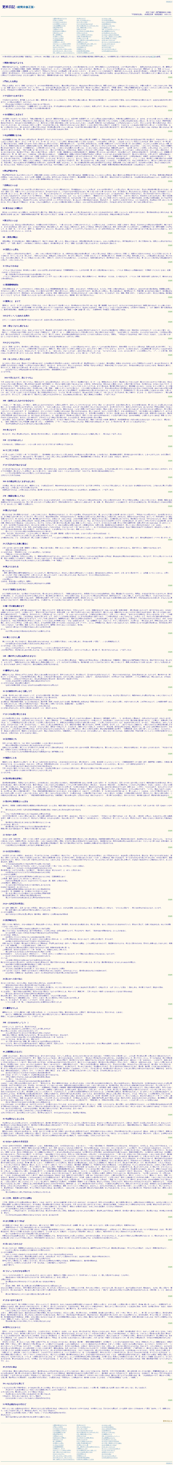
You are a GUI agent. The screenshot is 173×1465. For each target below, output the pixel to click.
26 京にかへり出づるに (108, 26)
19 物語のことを (81, 49)
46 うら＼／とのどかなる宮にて (111, 42)
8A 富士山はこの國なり (59, 31)
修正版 (153, 56)
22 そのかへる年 (106, 18)
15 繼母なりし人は (82, 42)
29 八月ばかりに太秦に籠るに (85, 31)
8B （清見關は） (57, 34)
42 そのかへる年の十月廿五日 (110, 35)
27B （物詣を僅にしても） (84, 27)
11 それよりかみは (58, 38)
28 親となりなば (81, 29)
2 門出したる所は (58, 20)
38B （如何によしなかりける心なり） (64, 52)
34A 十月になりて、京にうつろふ (62, 51)
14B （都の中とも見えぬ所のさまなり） (88, 40)
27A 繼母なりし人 (107, 27)
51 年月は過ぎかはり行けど (110, 51)
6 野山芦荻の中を (58, 27)
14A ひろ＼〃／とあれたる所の (62, 43)
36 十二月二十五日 (82, 22)
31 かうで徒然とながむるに (85, 34)
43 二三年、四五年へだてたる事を (112, 36)
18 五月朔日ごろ (81, 47)
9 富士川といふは (58, 33)
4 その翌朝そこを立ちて (60, 24)
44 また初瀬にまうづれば (109, 38)
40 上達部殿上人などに (108, 31)
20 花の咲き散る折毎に (83, 51)
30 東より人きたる (82, 33)
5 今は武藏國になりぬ (59, 25)
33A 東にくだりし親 (82, 38)
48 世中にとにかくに (108, 45)
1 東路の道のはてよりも (60, 18)
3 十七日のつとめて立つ (60, 22)
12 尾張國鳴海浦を (58, 40)
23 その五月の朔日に (108, 20)
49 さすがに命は (106, 47)
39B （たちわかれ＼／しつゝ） (111, 29)
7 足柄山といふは (58, 29)
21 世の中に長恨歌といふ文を (85, 52)
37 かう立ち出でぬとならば (85, 24)
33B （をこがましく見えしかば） (62, 49)
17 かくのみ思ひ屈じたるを (85, 45)
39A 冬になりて (81, 18)
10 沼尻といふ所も (58, 36)
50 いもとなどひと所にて (109, 49)
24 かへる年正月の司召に (109, 22)
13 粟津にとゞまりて (59, 42)
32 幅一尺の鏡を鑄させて (84, 36)
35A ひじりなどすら (58, 47)
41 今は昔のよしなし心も (109, 33)
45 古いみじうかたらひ (108, 40)
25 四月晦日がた (106, 24)
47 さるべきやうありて (108, 44)
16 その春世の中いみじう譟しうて (87, 43)
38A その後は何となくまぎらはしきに (88, 25)
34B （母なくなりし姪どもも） (62, 45)
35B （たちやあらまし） (84, 20)
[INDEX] (169, 2)
